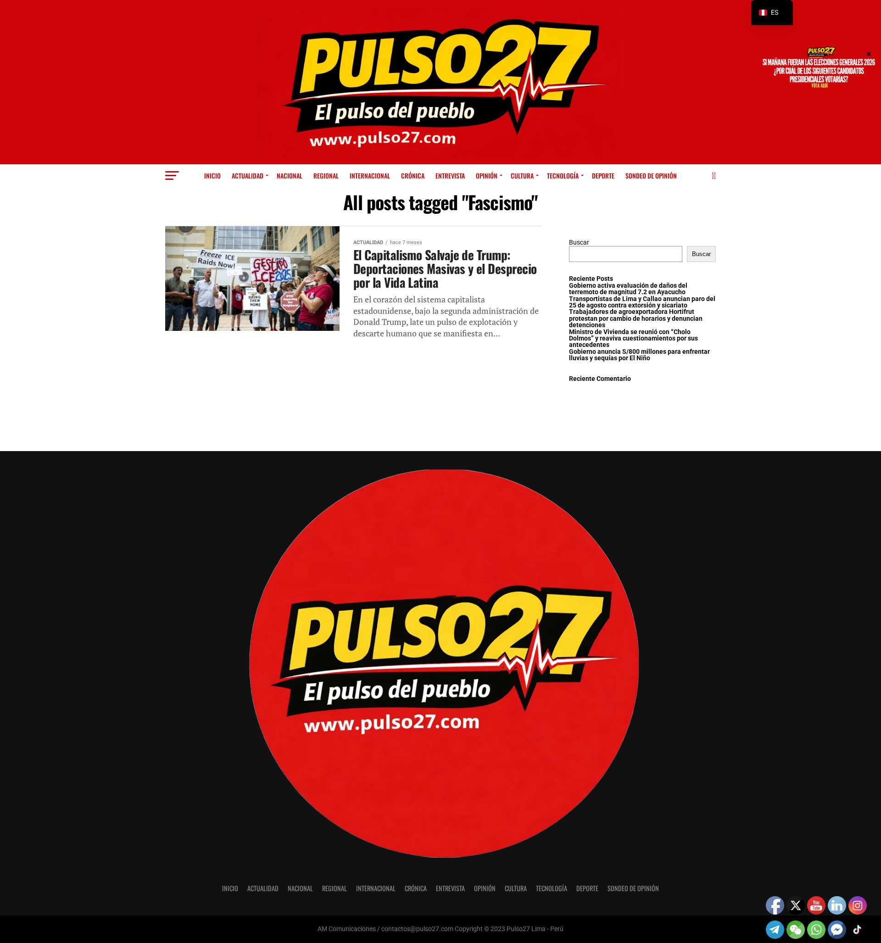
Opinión (486, 175)
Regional (326, 175)
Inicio (212, 175)
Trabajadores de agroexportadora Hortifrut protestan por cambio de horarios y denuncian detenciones (636, 318)
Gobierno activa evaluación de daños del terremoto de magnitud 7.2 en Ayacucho (628, 289)
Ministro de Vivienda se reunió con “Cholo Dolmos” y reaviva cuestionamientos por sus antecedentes (633, 338)
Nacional (289, 175)
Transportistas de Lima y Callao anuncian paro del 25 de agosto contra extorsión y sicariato (642, 302)
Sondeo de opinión (651, 175)
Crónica (412, 175)
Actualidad (247, 175)
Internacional (370, 175)
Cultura (522, 175)
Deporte (603, 175)
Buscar (579, 242)
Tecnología (563, 175)
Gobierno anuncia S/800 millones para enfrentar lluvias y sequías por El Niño (639, 355)
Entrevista (450, 175)
